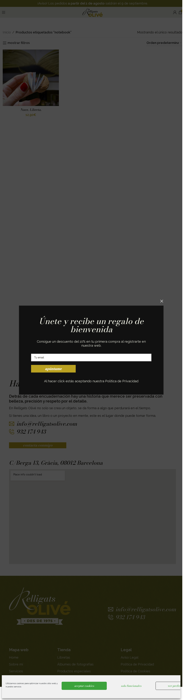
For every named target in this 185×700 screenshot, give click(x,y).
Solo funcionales (131, 686)
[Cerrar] (161, 301)
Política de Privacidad (121, 381)
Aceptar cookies (84, 686)
